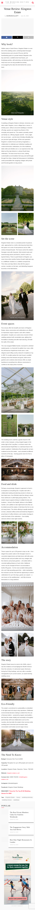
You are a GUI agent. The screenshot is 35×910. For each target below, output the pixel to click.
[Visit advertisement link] (17, 877)
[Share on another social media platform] (28, 37)
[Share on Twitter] (17, 37)
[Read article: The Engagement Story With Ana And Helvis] (5, 827)
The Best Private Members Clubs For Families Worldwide (19, 815)
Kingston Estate (10, 797)
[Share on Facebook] (6, 37)
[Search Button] (33, 2)
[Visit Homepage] (17, 2)
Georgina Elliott (12, 16)
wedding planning (27, 797)
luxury (18, 797)
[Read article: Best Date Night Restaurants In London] (5, 839)
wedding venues (7, 800)
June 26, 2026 (25, 16)
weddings (16, 800)
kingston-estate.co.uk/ (13, 773)
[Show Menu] (2, 2)
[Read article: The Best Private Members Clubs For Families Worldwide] (5, 812)
